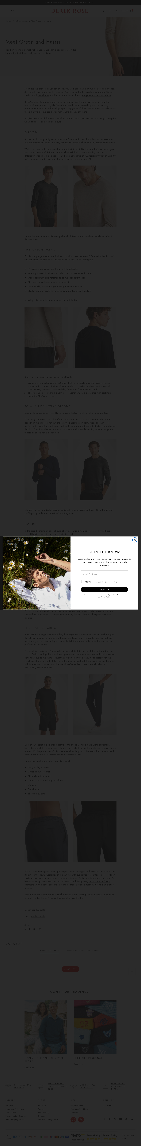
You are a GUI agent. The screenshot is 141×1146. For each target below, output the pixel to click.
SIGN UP (104, 589)
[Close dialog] (134, 540)
